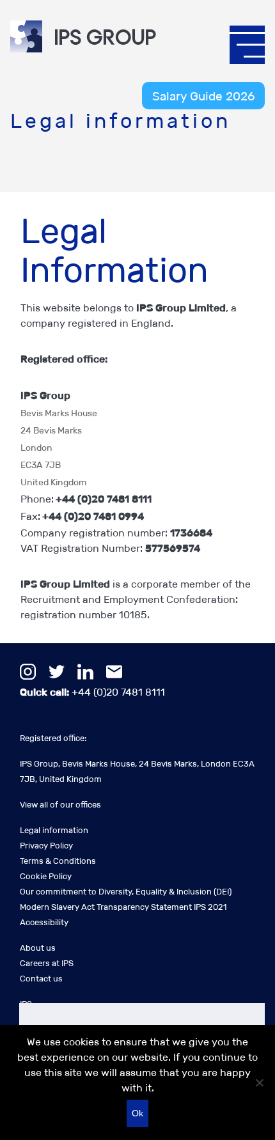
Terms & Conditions (58, 861)
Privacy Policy (46, 845)
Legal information (54, 830)
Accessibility (44, 922)
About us (38, 948)
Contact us (41, 978)
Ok (137, 1113)
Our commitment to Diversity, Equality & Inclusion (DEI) (126, 891)
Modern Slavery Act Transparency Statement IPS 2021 (123, 907)
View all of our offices (60, 804)
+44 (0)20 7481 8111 (92, 692)
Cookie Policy (46, 876)
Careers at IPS (47, 963)
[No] (259, 1082)
